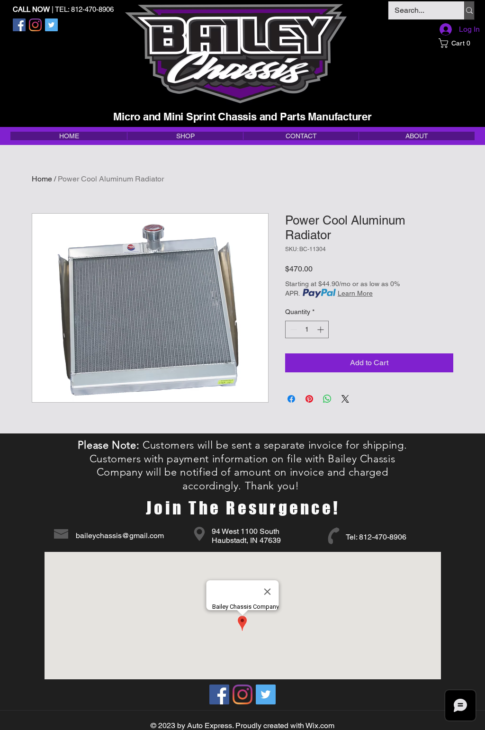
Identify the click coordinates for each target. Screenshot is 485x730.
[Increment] (321, 329)
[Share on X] (345, 399)
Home (42, 178)
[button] (456, 43)
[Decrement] (292, 329)
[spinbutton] (306, 329)
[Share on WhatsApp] (327, 399)
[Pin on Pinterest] (309, 399)
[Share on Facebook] (291, 399)
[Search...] (469, 10)
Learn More (355, 293)
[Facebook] (19, 24)
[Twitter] (51, 24)
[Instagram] (35, 24)
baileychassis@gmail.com (120, 535)
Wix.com (319, 725)
